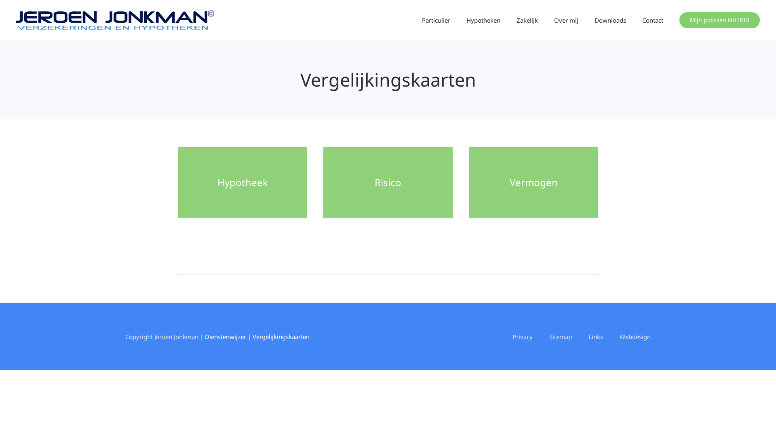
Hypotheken (483, 20)
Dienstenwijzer (225, 337)
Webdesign (635, 337)
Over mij (566, 20)
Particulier (436, 20)
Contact (652, 20)
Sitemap (560, 337)
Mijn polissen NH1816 (719, 20)
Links (595, 337)
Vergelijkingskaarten (281, 337)
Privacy (522, 337)
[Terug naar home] (115, 20)
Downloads (610, 20)
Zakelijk (527, 20)
